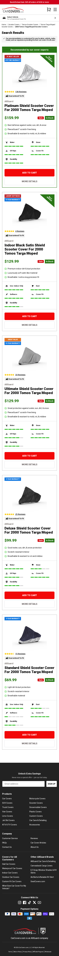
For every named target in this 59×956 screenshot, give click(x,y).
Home (4, 25)
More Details (29, 181)
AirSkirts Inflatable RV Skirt (42, 877)
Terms (10, 951)
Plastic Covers (35, 812)
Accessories (34, 825)
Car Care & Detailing (38, 820)
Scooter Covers (13, 25)
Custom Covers (36, 816)
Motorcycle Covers (37, 798)
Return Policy (18, 951)
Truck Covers (7, 807)
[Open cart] (49, 9)
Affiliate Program (38, 951)
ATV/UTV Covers (9, 825)
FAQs (4, 843)
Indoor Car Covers (10, 873)
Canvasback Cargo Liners (41, 866)
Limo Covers (7, 816)
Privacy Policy (27, 951)
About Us (35, 847)
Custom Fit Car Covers (11, 881)
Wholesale (48, 951)
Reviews (34, 838)
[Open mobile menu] (55, 9)
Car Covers (7, 798)
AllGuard (35, 938)
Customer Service (10, 838)
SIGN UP (51, 784)
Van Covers (7, 812)
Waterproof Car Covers (12, 868)
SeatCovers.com (38, 881)
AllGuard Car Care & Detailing (43, 861)
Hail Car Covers (8, 864)
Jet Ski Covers (8, 820)
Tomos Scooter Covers (30, 25)
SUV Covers (7, 803)
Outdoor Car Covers (10, 877)
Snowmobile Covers (38, 807)
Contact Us (7, 847)
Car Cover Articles (38, 843)
